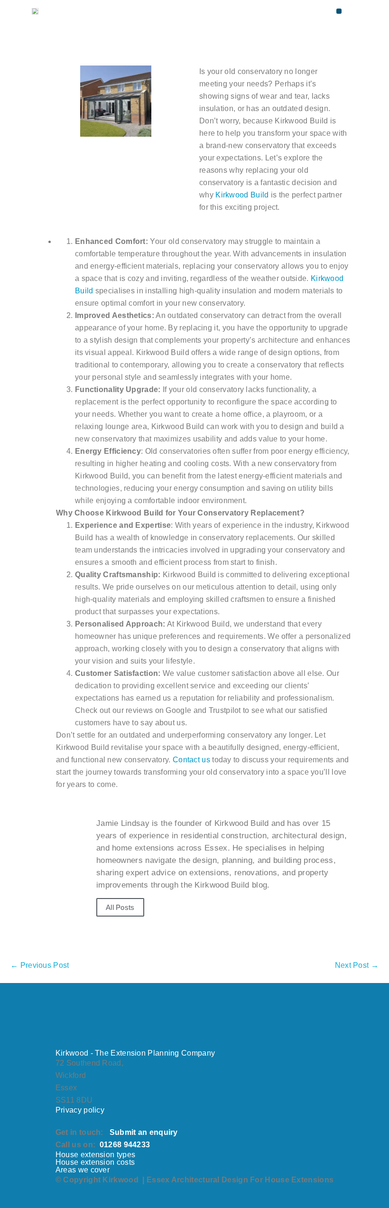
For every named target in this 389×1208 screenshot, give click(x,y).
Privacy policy (80, 1110)
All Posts (120, 907)
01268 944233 (125, 1145)
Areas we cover (83, 1170)
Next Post (357, 965)
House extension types (95, 1155)
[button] (339, 11)
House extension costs (95, 1162)
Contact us (191, 760)
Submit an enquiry (144, 1132)
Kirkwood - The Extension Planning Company (135, 1053)
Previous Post (39, 965)
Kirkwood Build (242, 195)
